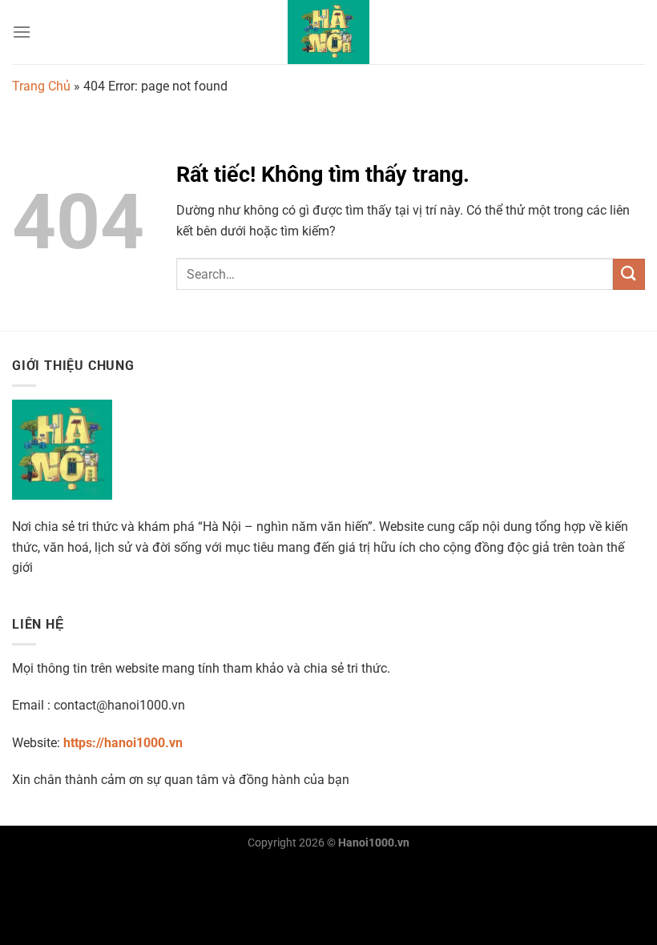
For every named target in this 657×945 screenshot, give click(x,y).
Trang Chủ (41, 86)
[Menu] (21, 31)
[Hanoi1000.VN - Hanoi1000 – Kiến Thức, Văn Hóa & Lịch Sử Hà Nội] (328, 32)
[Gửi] (629, 274)
